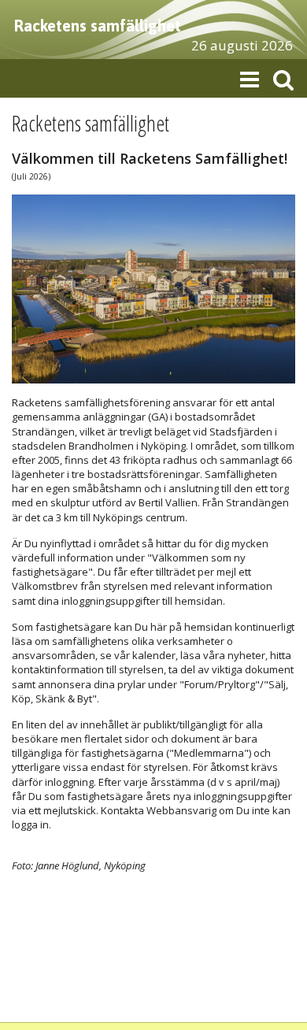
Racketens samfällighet (97, 26)
